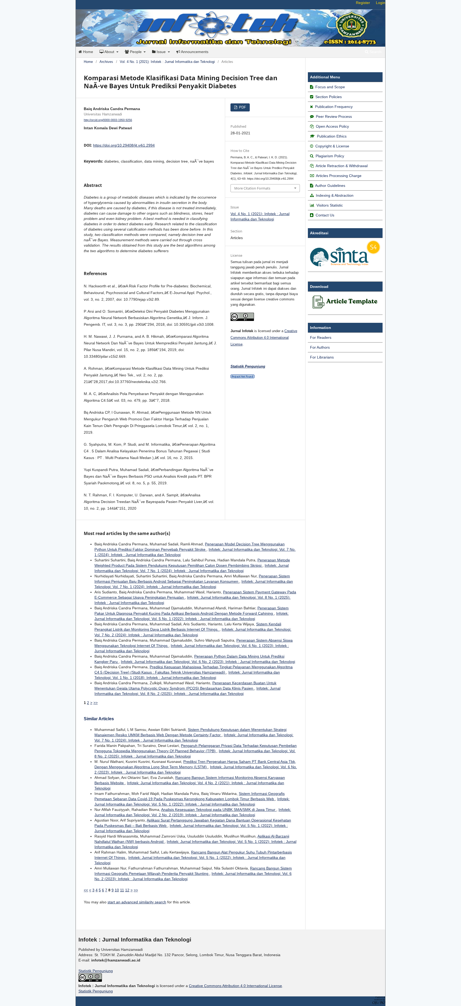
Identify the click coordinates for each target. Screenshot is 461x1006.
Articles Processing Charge (338, 176)
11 (122, 890)
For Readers (320, 337)
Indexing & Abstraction (334, 195)
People (136, 52)
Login (380, 3)
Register (363, 3)
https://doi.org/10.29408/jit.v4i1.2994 (124, 145)
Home (87, 52)
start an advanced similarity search (137, 902)
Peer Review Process (334, 116)
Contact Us (325, 215)
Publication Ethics (332, 136)
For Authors (320, 347)
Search (374, 52)
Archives (106, 62)
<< (86, 890)
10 (117, 890)
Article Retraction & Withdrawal (342, 166)
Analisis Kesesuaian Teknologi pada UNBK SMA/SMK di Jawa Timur (218, 809)
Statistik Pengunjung (95, 971)
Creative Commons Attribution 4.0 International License (263, 337)
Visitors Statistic (329, 205)
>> (95, 703)
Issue (161, 52)
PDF (242, 107)
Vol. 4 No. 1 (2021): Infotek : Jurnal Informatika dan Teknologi (167, 62)
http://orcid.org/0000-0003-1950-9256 (108, 120)
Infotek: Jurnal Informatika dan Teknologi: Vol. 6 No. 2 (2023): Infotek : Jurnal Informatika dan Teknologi (208, 661)
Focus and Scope (330, 87)
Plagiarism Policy (330, 156)
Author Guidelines (330, 185)
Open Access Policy (332, 126)
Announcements (194, 52)
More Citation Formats (252, 188)
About (109, 52)
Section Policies (328, 97)
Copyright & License (332, 146)
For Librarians (322, 357)
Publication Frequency (334, 106)
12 (127, 890)
